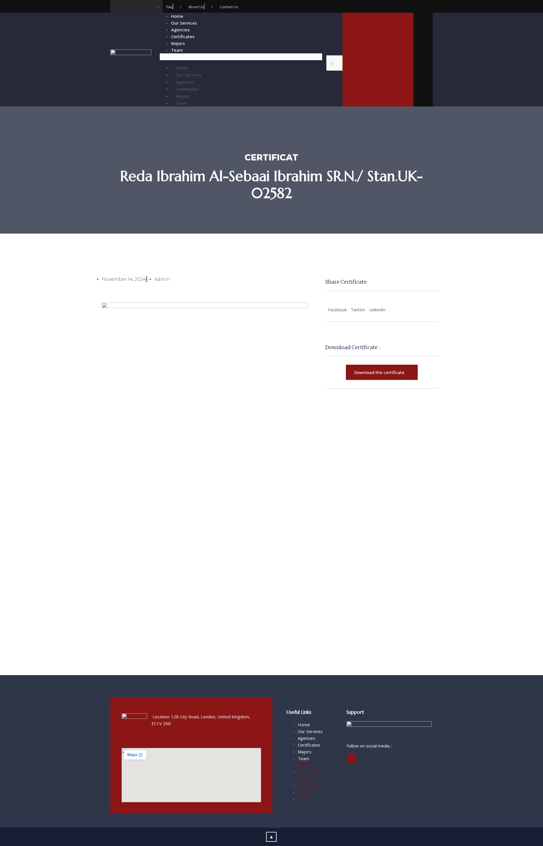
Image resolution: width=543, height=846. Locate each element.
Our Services (184, 23)
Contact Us (378, 65)
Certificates (183, 36)
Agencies (180, 29)
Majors (178, 43)
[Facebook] (117, 6)
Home (177, 16)
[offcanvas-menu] (423, 61)
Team (177, 50)
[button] (241, 56)
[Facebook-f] (351, 758)
